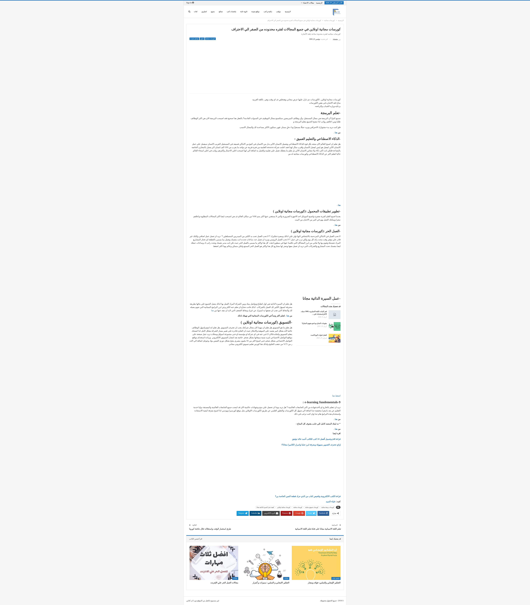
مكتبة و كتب (268, 12)
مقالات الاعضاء (308, 3)
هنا (336, 132)
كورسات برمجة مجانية (327, 507)
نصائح (221, 12)
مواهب (278, 12)
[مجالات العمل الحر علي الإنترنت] (214, 563)
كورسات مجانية (210, 39)
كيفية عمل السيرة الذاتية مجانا (265, 507)
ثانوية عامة (243, 12)
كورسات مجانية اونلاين (283, 507)
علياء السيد (331, 501)
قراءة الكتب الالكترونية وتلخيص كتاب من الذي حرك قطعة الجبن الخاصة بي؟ (307, 496)
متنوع (213, 12)
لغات (195, 12)
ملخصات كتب (231, 12)
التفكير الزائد (336, 578)
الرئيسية (319, 3)
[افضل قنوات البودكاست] (334, 338)
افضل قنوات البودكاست (319, 335)
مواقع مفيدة (255, 12)
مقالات (286, 578)
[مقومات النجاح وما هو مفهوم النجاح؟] (334, 326)
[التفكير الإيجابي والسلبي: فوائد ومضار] (316, 563)
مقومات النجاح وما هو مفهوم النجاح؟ (314, 323)
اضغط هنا (336, 396)
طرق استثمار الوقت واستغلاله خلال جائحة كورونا (210, 529)
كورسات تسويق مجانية (311, 507)
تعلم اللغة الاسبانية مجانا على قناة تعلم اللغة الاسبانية (318, 529)
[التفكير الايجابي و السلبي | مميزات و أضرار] (265, 563)
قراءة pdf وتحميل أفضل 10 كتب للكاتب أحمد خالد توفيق (316, 439)
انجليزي (204, 12)
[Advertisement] (265, 71)
